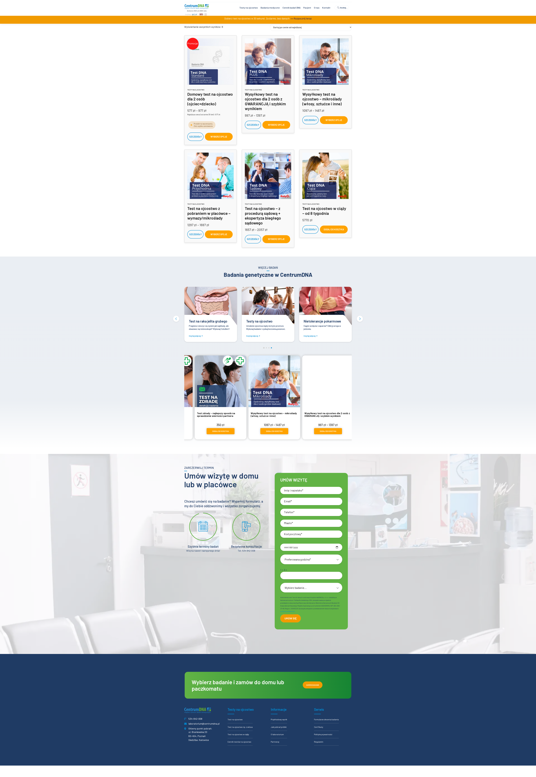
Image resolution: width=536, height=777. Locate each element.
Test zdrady (238, 321)
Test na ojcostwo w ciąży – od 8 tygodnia (324, 211)
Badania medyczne (270, 7)
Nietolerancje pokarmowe (191, 321)
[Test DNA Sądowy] (268, 176)
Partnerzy (275, 742)
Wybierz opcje (218, 136)
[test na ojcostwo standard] (210, 61)
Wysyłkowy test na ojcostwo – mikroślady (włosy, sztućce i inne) (322, 99)
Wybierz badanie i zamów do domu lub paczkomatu (238, 685)
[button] (176, 319)
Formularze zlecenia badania (326, 719)
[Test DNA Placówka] (210, 176)
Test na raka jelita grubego (307, 321)
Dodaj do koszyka (334, 229)
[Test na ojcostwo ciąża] (325, 176)
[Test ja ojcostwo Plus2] (268, 61)
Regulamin (318, 742)
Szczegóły (195, 136)
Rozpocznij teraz (303, 18)
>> (291, 18)
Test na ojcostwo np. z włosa (240, 727)
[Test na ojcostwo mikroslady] (325, 61)
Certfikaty (318, 727)
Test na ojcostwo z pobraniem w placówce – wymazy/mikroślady (208, 213)
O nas (316, 7)
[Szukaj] (343, 8)
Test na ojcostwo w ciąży (238, 734)
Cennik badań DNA (292, 7)
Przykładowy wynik (279, 719)
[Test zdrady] (252, 306)
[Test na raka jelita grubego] (309, 306)
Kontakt (326, 7)
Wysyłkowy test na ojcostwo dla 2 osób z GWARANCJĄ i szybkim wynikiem (265, 101)
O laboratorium (277, 734)
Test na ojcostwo (235, 719)
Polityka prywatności (323, 734)
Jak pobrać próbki (279, 727)
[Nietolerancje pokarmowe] (194, 306)
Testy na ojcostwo (248, 7)
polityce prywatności (287, 611)
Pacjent (307, 7)
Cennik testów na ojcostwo (239, 742)
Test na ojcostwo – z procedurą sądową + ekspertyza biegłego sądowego (263, 215)
